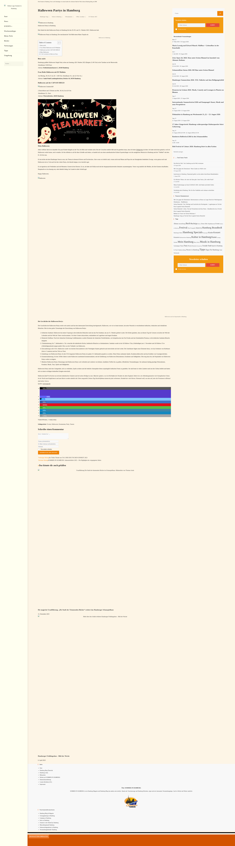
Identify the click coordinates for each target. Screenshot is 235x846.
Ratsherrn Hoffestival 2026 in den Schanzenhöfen (189, 136)
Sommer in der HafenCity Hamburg (49, 822)
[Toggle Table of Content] (58, 42)
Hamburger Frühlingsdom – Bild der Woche (53, 756)
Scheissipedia (46, 384)
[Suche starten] (21, 64)
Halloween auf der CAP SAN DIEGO (50, 50)
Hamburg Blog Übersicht (46, 770)
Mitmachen (43, 775)
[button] (43, 388)
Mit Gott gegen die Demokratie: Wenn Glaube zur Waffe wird (190, 168)
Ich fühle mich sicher (182, 29)
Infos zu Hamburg (44, 820)
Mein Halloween (44, 52)
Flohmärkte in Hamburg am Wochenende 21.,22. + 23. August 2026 (196, 114)
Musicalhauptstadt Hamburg (47, 825)
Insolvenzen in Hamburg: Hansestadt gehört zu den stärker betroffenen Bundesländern (196, 174)
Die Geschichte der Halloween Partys (50, 54)
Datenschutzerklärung (45, 779)
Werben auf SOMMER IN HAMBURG (50, 777)
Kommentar (62, 424)
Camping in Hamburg (45, 818)
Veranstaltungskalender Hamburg (48, 829)
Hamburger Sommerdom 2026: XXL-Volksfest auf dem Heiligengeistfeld (198, 80)
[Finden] (220, 13)
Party (67, 424)
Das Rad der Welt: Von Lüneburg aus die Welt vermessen (188, 163)
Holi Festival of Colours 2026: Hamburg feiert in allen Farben (194, 146)
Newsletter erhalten (46, 449)
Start (41, 768)
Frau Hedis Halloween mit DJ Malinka (50, 47)
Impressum (42, 784)
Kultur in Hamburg (56, 16)
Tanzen (72, 424)
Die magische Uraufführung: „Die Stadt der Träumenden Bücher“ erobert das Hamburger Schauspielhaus (76, 610)
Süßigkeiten (139, 149)
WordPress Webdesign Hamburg (82, 832)
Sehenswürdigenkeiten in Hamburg (49, 827)
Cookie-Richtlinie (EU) (46, 782)
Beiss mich (43, 45)
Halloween (55, 424)
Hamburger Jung (44, 16)
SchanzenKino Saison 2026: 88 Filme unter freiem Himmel (193, 70)
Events (49, 424)
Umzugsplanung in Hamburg (47, 815)
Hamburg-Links (44, 772)
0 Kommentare (68, 16)
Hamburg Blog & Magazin (47, 813)
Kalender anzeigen (178, 151)
